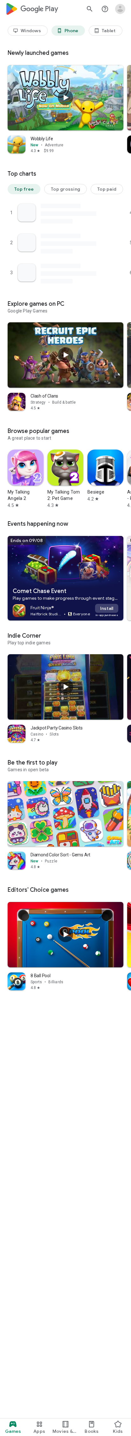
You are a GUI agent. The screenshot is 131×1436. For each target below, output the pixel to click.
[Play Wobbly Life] (65, 97)
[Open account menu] (120, 9)
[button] (24, 189)
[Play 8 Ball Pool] (65, 934)
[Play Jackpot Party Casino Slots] (65, 687)
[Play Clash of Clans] (65, 355)
